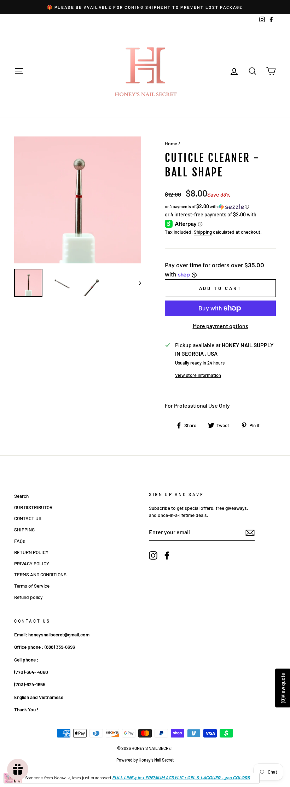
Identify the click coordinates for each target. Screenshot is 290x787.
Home (171, 143)
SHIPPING (24, 529)
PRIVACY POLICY (31, 563)
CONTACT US (27, 518)
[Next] (136, 283)
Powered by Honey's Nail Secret (145, 759)
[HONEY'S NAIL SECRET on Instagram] (153, 555)
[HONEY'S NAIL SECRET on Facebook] (167, 555)
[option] (145, 7)
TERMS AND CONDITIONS (40, 574)
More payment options (220, 325)
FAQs (19, 541)
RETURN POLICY (31, 552)
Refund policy (28, 597)
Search (21, 496)
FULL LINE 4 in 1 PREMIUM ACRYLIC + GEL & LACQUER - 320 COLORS (181, 777)
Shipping (203, 232)
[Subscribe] (250, 532)
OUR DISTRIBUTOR (33, 507)
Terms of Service (32, 586)
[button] (220, 206)
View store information (198, 375)
